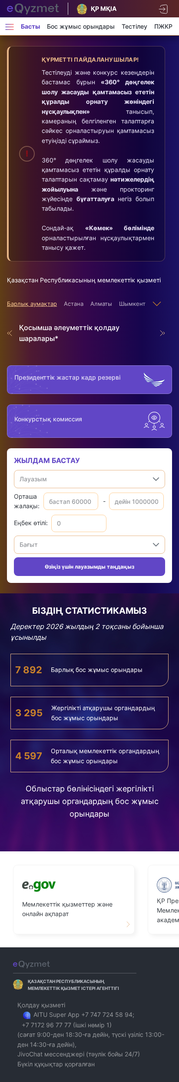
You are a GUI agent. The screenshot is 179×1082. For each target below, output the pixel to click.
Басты (30, 26)
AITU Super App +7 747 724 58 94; (83, 1014)
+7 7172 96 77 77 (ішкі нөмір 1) (67, 1025)
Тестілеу (134, 26)
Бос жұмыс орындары (81, 26)
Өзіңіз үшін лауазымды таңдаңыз (89, 566)
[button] (156, 479)
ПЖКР (163, 26)
